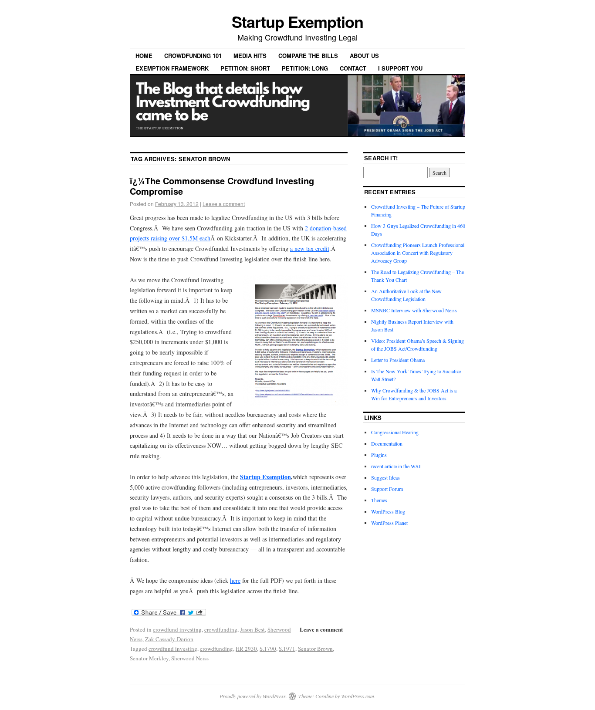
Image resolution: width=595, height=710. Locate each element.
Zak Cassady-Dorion (169, 639)
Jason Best (252, 629)
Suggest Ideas (385, 477)
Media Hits (250, 55)
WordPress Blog (388, 511)
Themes (379, 500)
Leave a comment (224, 203)
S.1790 (268, 649)
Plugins (379, 454)
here (235, 580)
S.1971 (287, 649)
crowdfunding (220, 629)
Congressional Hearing (395, 432)
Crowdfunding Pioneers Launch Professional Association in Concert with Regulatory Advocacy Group (417, 252)
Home (143, 55)
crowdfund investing (177, 629)
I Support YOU (400, 68)
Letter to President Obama (398, 359)
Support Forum (387, 488)
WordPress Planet (389, 522)
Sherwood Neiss (190, 658)
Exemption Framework (172, 68)
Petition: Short (245, 68)
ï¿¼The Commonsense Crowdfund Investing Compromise (222, 185)
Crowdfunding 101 (193, 55)
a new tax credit (309, 248)
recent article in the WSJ (396, 466)
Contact (353, 68)
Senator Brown (315, 649)
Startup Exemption (297, 21)
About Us (364, 55)
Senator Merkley (149, 658)
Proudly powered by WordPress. (253, 696)
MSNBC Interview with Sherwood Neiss (414, 310)
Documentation (386, 443)
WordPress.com (357, 696)
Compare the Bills (308, 55)
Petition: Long (305, 68)
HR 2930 (246, 649)
